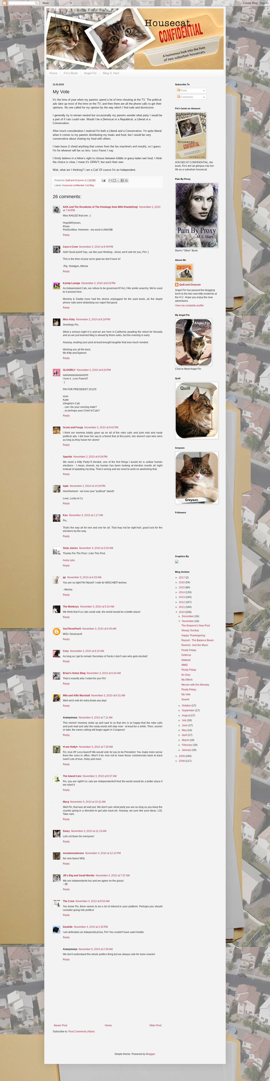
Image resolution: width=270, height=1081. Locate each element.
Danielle (68, 926)
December (188, 616)
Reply (66, 235)
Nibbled (185, 660)
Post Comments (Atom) (81, 1031)
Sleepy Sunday (190, 630)
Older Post (155, 1025)
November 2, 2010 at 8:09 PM (96, 246)
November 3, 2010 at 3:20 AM (96, 548)
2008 (182, 760)
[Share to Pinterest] (126, 180)
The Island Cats (72, 776)
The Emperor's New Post (195, 625)
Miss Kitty (69, 319)
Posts (183, 90)
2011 (182, 607)
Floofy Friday (188, 650)
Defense (186, 655)
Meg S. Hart (111, 73)
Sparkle (67, 456)
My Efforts (187, 679)
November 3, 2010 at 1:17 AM (86, 515)
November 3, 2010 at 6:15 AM (87, 651)
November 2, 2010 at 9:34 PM (90, 456)
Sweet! (185, 699)
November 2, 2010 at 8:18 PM (93, 319)
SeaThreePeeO (72, 628)
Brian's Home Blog (74, 673)
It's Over (185, 674)
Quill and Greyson (190, 284)
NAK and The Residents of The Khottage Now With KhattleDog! (100, 207)
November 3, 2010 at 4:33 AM (84, 577)
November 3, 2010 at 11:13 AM (88, 831)
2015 (182, 587)
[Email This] (110, 180)
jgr (64, 577)
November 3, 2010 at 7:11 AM (95, 717)
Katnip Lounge (71, 283)
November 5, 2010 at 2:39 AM (96, 949)
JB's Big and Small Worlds (78, 875)
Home (53, 73)
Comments (186, 97)
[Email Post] (103, 180)
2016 (182, 582)
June (185, 725)
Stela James (70, 548)
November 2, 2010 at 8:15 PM (98, 283)
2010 (182, 612)
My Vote (185, 694)
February (187, 744)
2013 (182, 597)
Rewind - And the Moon (194, 645)
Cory (66, 651)
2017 (182, 577)
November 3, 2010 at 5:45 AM (99, 628)
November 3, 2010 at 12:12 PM (103, 853)
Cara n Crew (70, 246)
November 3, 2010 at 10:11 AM (87, 801)
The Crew (68, 901)
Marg (66, 801)
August (186, 715)
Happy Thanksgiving (193, 635)
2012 (182, 602)
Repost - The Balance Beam (197, 640)
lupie (66, 485)
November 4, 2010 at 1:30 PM (91, 926)
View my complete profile (189, 305)
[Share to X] (118, 180)
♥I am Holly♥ (70, 746)
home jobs (69, 560)
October (187, 705)
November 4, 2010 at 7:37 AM (113, 875)
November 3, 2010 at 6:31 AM (108, 695)
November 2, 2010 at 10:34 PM (87, 485)
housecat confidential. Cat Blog (78, 185)
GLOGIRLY (69, 369)
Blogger (150, 1054)
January (187, 750)
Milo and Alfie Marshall (76, 695)
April (185, 735)
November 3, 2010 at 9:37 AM (100, 776)
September (188, 710)
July (184, 720)
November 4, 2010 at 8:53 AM (92, 901)
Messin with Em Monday (195, 684)
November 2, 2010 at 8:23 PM (94, 369)
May (184, 730)
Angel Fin (90, 73)
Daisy (66, 831)
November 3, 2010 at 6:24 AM (104, 673)
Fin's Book (71, 73)
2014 (182, 592)
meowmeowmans (73, 853)
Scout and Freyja (73, 427)
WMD (184, 664)
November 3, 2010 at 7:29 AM (96, 746)
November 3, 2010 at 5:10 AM (97, 606)
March (186, 740)
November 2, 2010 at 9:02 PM (101, 427)
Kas (65, 515)
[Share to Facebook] (122, 180)
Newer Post (60, 1025)
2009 (182, 756)
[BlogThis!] (114, 180)
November (188, 621)
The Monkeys (71, 606)
